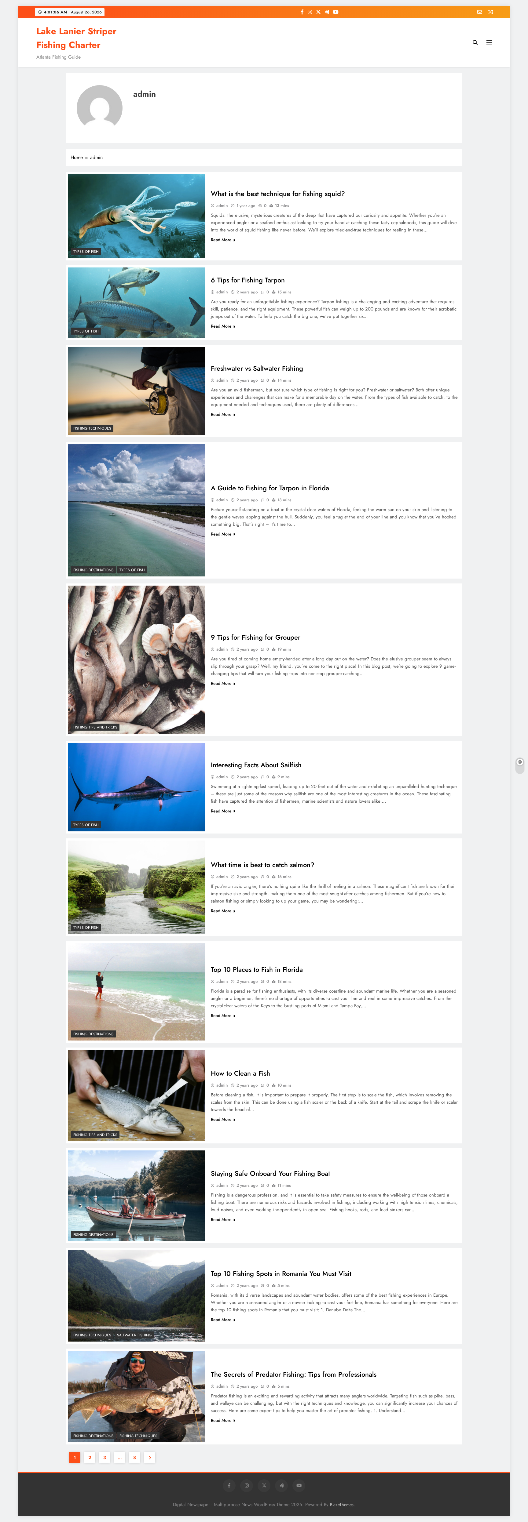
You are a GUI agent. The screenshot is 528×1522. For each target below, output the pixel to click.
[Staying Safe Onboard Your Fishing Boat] (136, 1195)
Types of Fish (86, 251)
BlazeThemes (342, 1505)
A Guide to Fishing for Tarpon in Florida (270, 488)
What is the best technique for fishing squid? (278, 193)
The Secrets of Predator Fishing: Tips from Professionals (293, 1374)
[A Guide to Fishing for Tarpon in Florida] (136, 510)
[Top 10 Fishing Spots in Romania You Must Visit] (136, 1296)
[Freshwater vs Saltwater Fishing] (136, 391)
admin (222, 205)
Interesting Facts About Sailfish (256, 765)
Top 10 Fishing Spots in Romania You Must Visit (281, 1273)
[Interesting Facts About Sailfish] (136, 787)
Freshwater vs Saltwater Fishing (257, 368)
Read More (221, 240)
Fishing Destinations (93, 570)
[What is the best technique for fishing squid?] (136, 216)
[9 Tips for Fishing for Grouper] (136, 660)
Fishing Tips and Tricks (95, 727)
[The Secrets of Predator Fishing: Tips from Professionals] (136, 1396)
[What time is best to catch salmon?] (136, 887)
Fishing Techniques (92, 428)
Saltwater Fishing (134, 1335)
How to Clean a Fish (240, 1073)
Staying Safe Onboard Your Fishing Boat (270, 1173)
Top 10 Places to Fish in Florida (257, 969)
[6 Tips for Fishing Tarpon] (136, 302)
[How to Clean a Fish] (136, 1095)
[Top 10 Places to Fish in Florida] (136, 992)
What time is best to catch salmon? (262, 865)
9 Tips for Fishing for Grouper (255, 637)
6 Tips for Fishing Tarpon (248, 280)
